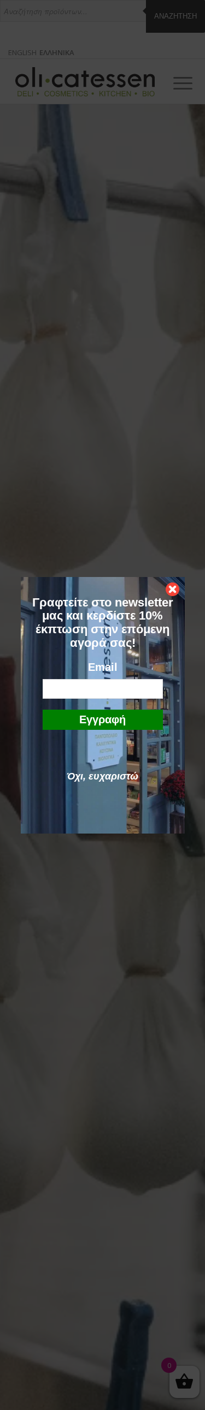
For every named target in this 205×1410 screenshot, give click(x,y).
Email (103, 667)
